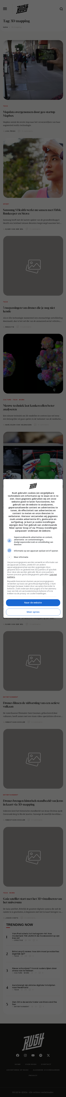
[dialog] (33, 548)
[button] (33, 557)
